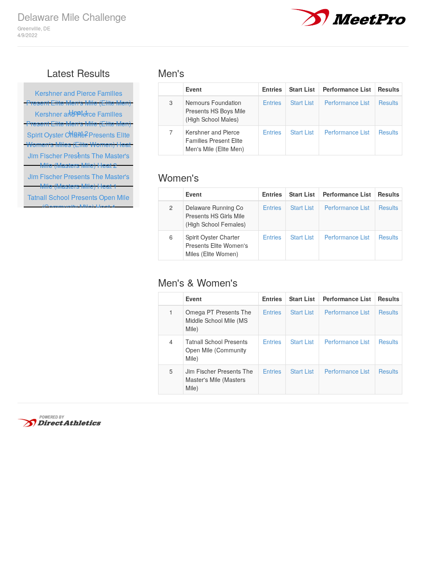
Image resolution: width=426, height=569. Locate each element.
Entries (272, 102)
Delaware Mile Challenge (71, 16)
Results (388, 102)
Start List (302, 102)
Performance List (346, 102)
